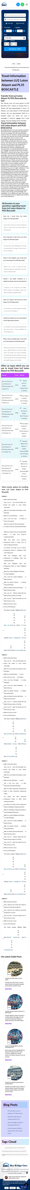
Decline (12, 1187)
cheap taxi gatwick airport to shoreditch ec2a (15, 1147)
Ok (6, 1187)
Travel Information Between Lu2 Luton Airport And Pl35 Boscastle (17, 69)
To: (8, 19)
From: (8, 15)
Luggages (17, 27)
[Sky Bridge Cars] (15, 1165)
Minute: (12, 40)
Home (13, 63)
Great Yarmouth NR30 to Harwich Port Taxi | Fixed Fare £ (15, 1131)
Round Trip (21, 23)
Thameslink (21, 733)
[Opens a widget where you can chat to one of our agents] (23, 1187)
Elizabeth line (11, 744)
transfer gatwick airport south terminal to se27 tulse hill (14, 1151)
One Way (10, 23)
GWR (8, 650)
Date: (5, 34)
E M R (22, 625)
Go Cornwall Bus (19, 650)
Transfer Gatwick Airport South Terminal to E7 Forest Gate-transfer (15, 1155)
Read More (8, 989)
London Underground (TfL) (16, 637)
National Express (12, 937)
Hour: (5, 40)
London (18, 63)
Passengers (7, 27)
